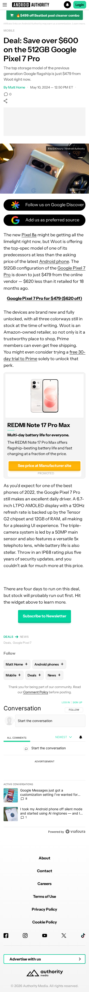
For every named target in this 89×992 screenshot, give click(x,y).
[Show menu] (4, 4)
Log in (66, 702)
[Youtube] (44, 935)
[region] (44, 768)
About (44, 858)
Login (79, 5)
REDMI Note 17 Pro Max (38, 425)
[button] (44, 4)
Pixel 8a (29, 235)
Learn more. (79, 23)
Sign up (77, 702)
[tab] (17, 737)
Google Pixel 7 (22, 642)
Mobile (9, 30)
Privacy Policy (44, 909)
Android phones (49, 664)
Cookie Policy (44, 922)
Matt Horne (16, 87)
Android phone (54, 261)
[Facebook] (6, 935)
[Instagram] (25, 935)
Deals (8, 636)
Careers (44, 883)
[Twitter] (63, 935)
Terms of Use (44, 896)
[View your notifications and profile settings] (80, 737)
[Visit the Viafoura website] (75, 831)
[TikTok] (83, 935)
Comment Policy (35, 692)
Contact (44, 870)
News (24, 636)
